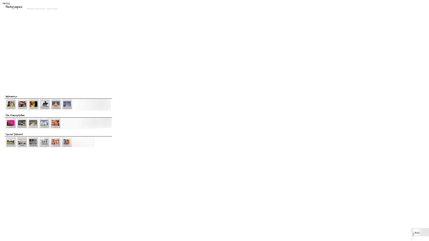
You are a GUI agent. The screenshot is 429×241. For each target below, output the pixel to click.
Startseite (30, 9)
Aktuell (38, 9)
